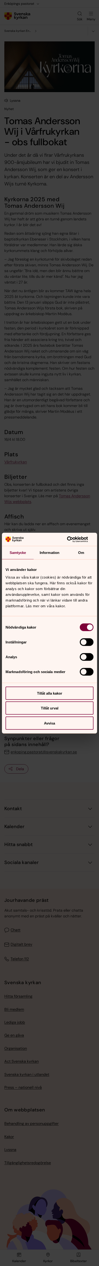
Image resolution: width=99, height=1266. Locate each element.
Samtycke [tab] (18, 553)
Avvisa (49, 723)
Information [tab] (49, 553)
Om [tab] (81, 553)
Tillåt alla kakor (49, 693)
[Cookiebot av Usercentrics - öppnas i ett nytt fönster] (72, 539)
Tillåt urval (49, 708)
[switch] (86, 642)
